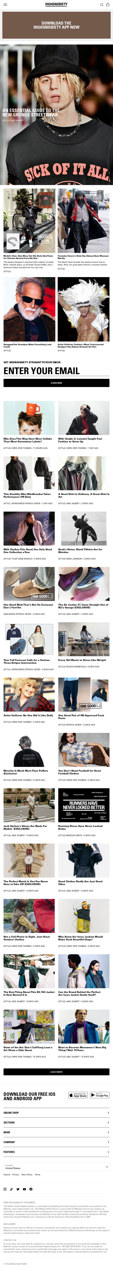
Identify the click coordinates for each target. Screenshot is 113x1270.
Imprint (7, 1174)
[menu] (5, 4)
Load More (56, 1072)
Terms (37, 1174)
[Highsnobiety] (56, 5)
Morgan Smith (74, 835)
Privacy (16, 1174)
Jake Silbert (73, 503)
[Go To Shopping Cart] (107, 4)
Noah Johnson (74, 558)
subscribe (56, 383)
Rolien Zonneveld (76, 666)
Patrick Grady (32, 503)
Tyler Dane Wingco (21, 558)
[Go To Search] (102, 4)
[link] (56, 114)
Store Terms (26, 1174)
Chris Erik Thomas (21, 448)
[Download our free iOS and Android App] (78, 1095)
